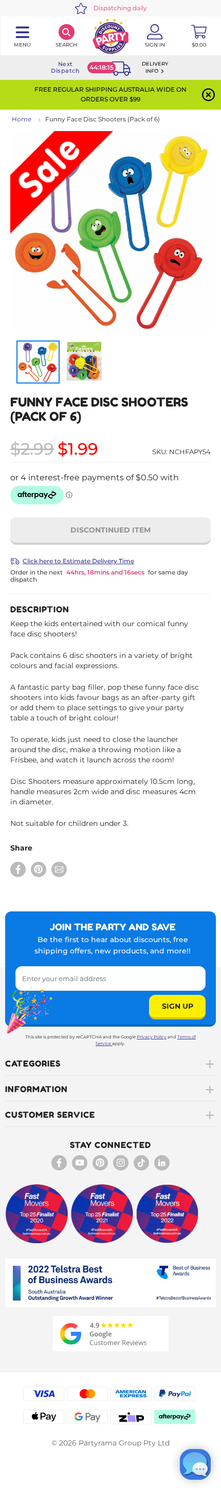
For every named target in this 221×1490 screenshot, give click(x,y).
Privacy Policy (152, 1036)
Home (21, 119)
